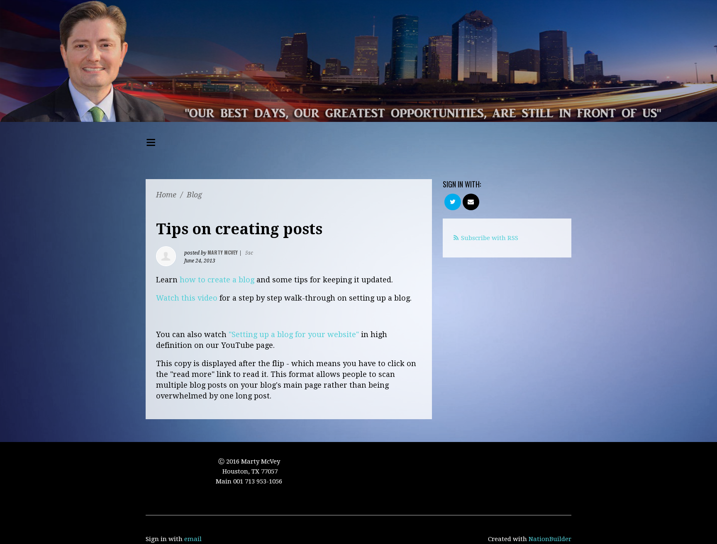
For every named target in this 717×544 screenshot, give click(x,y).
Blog (194, 194)
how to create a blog (217, 279)
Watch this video (186, 298)
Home (166, 194)
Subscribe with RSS (489, 238)
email (193, 539)
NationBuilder (550, 539)
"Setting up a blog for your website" (294, 334)
